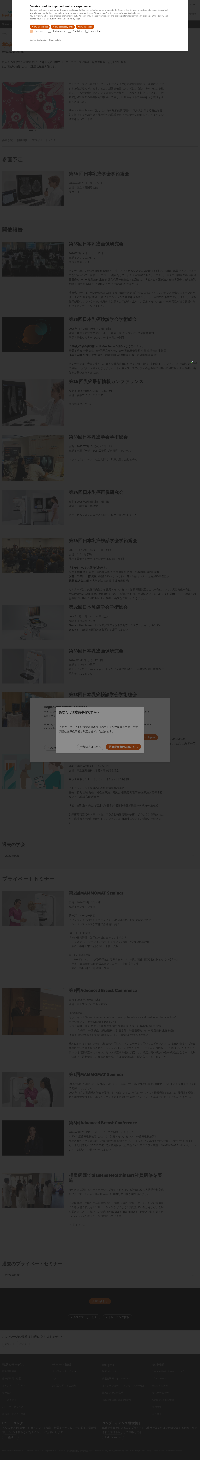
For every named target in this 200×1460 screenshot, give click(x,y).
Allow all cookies (40, 27)
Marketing (95, 31)
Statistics (77, 31)
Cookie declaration (38, 40)
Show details (55, 40)
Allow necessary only (63, 27)
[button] (194, 364)
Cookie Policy (133, 13)
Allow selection (85, 27)
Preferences (59, 31)
